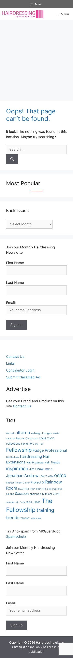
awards (10, 438)
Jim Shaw (36, 469)
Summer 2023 (50, 493)
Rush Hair (41, 489)
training (45, 510)
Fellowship (19, 450)
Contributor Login (20, 370)
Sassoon (22, 494)
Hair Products (35, 462)
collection (46, 438)
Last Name (15, 283)
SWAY (37, 502)
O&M (50, 476)
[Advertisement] (36, 58)
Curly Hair (38, 444)
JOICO (49, 469)
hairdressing (31, 456)
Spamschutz (16, 536)
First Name (15, 263)
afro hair (10, 433)
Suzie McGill (26, 502)
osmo (60, 475)
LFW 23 (43, 476)
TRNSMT (25, 518)
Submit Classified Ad (23, 377)
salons (10, 493)
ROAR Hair (23, 489)
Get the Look (12, 457)
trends (12, 517)
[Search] (12, 159)
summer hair (12, 502)
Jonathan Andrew (22, 475)
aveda (56, 433)
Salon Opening (54, 489)
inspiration (17, 468)
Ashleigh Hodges (41, 433)
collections (13, 443)
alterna (23, 432)
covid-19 (26, 443)
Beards (20, 438)
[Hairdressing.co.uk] (23, 14)
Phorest (10, 482)
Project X (37, 482)
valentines (36, 518)
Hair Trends (52, 462)
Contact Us (15, 357)
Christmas (32, 438)
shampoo (35, 493)
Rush (32, 489)
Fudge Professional (50, 450)
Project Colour (22, 482)
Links (10, 363)
